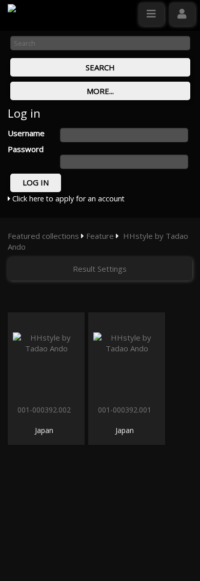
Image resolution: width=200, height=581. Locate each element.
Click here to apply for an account (67, 198)
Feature (100, 236)
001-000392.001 (125, 410)
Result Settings (100, 269)
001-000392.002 (45, 410)
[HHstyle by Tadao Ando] (46, 357)
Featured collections (43, 236)
